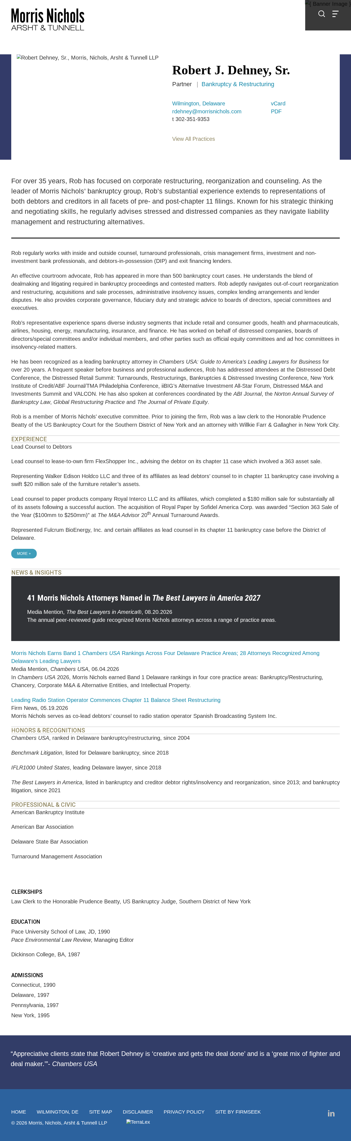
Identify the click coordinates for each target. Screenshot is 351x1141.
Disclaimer (138, 1112)
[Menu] (335, 15)
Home (18, 1112)
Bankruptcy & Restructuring (238, 84)
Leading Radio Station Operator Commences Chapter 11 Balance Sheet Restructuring (115, 700)
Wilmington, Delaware (198, 103)
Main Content (155, 7)
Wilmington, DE (57, 1112)
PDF (276, 111)
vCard (278, 103)
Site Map (100, 1112)
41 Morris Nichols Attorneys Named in (143, 598)
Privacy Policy (184, 1112)
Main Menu (157, 7)
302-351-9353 (193, 119)
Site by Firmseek (238, 1112)
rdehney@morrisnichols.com (207, 111)
